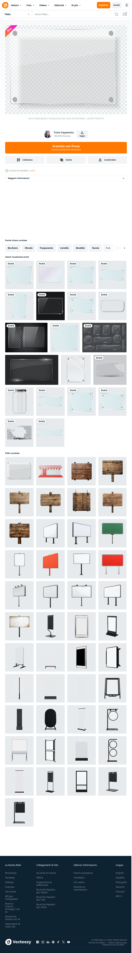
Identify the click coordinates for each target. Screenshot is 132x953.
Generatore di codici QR (12, 923)
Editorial (59, 5)
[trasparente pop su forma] (112, 304)
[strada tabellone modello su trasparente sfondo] (50, 531)
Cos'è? (32, 170)
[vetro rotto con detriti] (19, 431)
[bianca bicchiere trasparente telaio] (50, 273)
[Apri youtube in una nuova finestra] (68, 940)
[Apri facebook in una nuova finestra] (37, 940)
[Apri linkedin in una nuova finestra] (48, 940)
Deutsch (117, 885)
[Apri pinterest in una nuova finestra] (53, 940)
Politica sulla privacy (114, 940)
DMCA (39, 875)
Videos (43, 5)
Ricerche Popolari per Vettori (45, 889)
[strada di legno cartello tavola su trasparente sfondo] (81, 469)
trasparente (46, 246)
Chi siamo (79, 880)
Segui (82, 136)
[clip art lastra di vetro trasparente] (19, 273)
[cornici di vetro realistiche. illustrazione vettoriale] (26, 336)
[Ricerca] (116, 14)
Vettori (15, 5)
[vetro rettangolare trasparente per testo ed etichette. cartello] (19, 469)
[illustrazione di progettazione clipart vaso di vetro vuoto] (19, 400)
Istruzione (10, 889)
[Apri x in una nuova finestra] (63, 940)
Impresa (9, 885)
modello (80, 246)
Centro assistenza (83, 871)
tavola (95, 246)
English (117, 871)
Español (117, 875)
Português (118, 880)
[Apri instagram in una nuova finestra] (43, 940)
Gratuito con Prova (66, 147)
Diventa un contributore (80, 886)
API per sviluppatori (11, 896)
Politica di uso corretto (111, 942)
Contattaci (79, 875)
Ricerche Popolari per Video (45, 904)
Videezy (9, 880)
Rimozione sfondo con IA (12, 916)
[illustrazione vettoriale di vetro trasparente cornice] (110, 368)
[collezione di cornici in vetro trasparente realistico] (104, 336)
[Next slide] (119, 246)
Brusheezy (10, 871)
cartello (64, 246)
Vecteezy (9, 875)
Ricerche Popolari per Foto (45, 896)
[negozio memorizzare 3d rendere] (50, 469)
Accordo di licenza (46, 871)
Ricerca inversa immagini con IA (12, 906)
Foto (29, 5)
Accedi (116, 5)
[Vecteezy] (5, 5)
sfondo (29, 246)
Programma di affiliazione (44, 882)
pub (108, 246)
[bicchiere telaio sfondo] (76, 368)
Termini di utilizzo (94, 940)
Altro (115, 894)
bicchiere (13, 246)
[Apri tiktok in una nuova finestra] (58, 940)
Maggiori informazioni (18, 176)
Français (117, 889)
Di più (74, 5)
